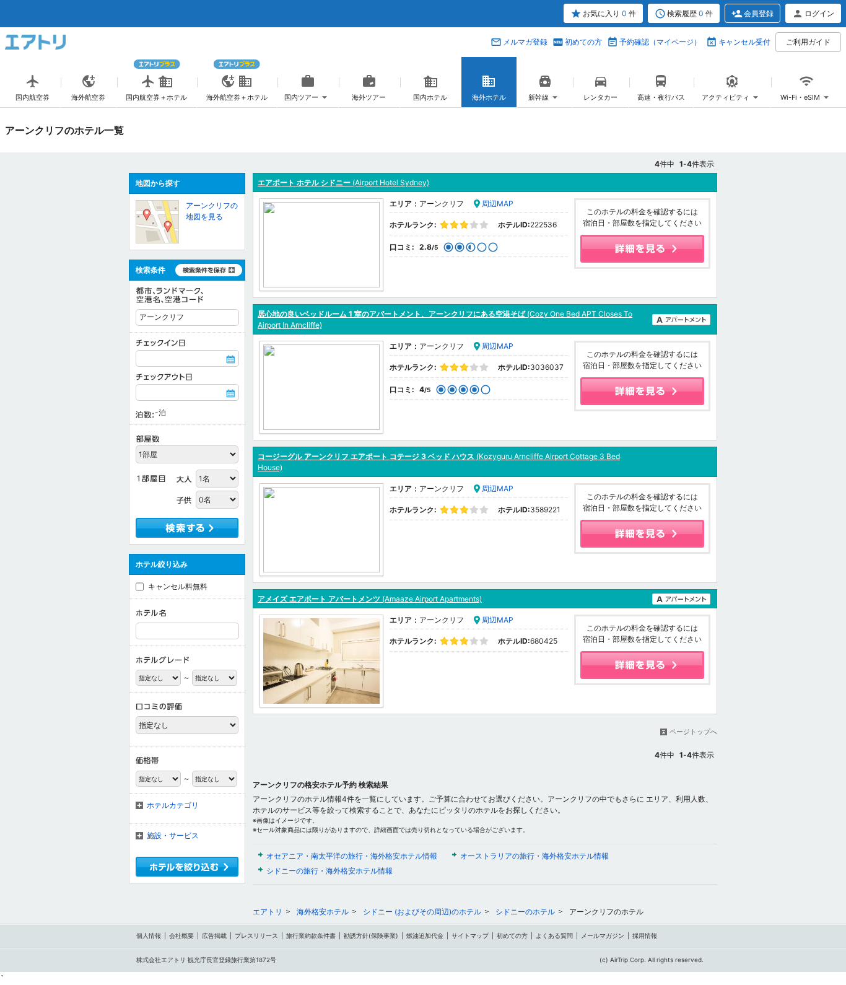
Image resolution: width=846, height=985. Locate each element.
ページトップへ (693, 731)
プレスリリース (256, 935)
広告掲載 (214, 935)
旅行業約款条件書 (311, 935)
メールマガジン (602, 935)
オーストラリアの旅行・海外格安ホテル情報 (534, 855)
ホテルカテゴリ (173, 805)
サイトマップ (470, 935)
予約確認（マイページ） (660, 41)
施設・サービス (173, 835)
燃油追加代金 (424, 935)
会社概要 (181, 935)
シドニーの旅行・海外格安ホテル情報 (329, 870)
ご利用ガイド (808, 41)
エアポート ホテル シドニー (343, 182)
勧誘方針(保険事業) (371, 935)
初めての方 (583, 41)
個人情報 (148, 935)
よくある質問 (554, 935)
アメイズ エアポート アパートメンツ (370, 598)
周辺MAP (497, 203)
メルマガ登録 (525, 41)
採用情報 (644, 935)
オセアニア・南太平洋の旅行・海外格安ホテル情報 (351, 855)
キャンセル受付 (744, 41)
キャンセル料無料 (177, 586)
